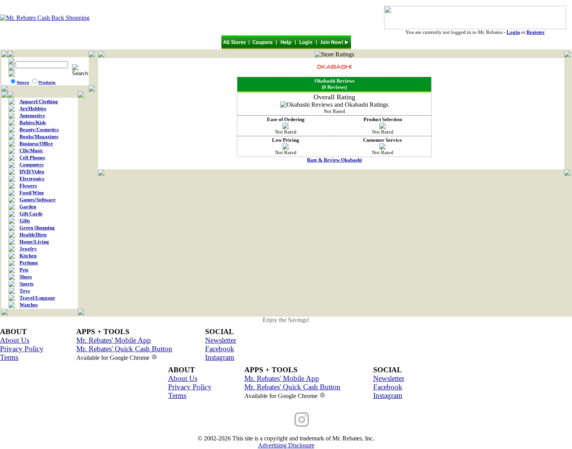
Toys (24, 291)
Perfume (28, 263)
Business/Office (36, 143)
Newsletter (220, 340)
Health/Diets (33, 235)
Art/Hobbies (32, 108)
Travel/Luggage (37, 298)
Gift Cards (30, 214)
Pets (23, 270)
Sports (26, 284)
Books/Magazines (38, 136)
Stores (23, 82)
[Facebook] (270, 419)
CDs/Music (31, 150)
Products (47, 82)
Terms (9, 357)
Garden (27, 207)
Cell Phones (32, 157)
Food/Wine (31, 192)
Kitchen (28, 256)
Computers (31, 164)
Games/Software (37, 199)
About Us (14, 340)
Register (535, 32)
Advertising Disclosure (286, 445)
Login (513, 32)
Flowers (28, 185)
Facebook (219, 349)
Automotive (32, 115)
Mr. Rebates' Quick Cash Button (124, 349)
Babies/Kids (32, 122)
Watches (28, 305)
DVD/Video (31, 171)
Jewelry (28, 249)
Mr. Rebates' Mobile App (113, 340)
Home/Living (34, 242)
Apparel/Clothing (38, 101)
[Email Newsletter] (239, 419)
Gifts (24, 221)
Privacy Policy (22, 349)
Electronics (31, 178)
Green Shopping (37, 228)
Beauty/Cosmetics (39, 129)
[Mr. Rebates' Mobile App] (332, 419)
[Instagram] (301, 419)
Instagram (219, 357)
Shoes (25, 277)
